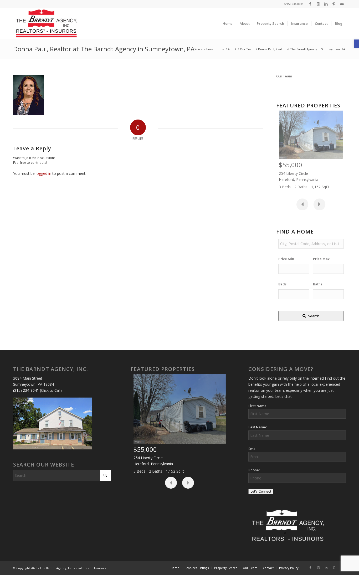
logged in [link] (43, 173)
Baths (317, 284)
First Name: (257, 405)
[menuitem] (227, 23)
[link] (356, 43)
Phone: (254, 470)
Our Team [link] (284, 76)
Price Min (286, 258)
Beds (282, 284)
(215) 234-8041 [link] (26, 390)
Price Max (321, 258)
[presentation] (302, 204)
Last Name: (257, 427)
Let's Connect (260, 491)
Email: (253, 448)
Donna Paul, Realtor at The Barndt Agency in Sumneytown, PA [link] (103, 48)
